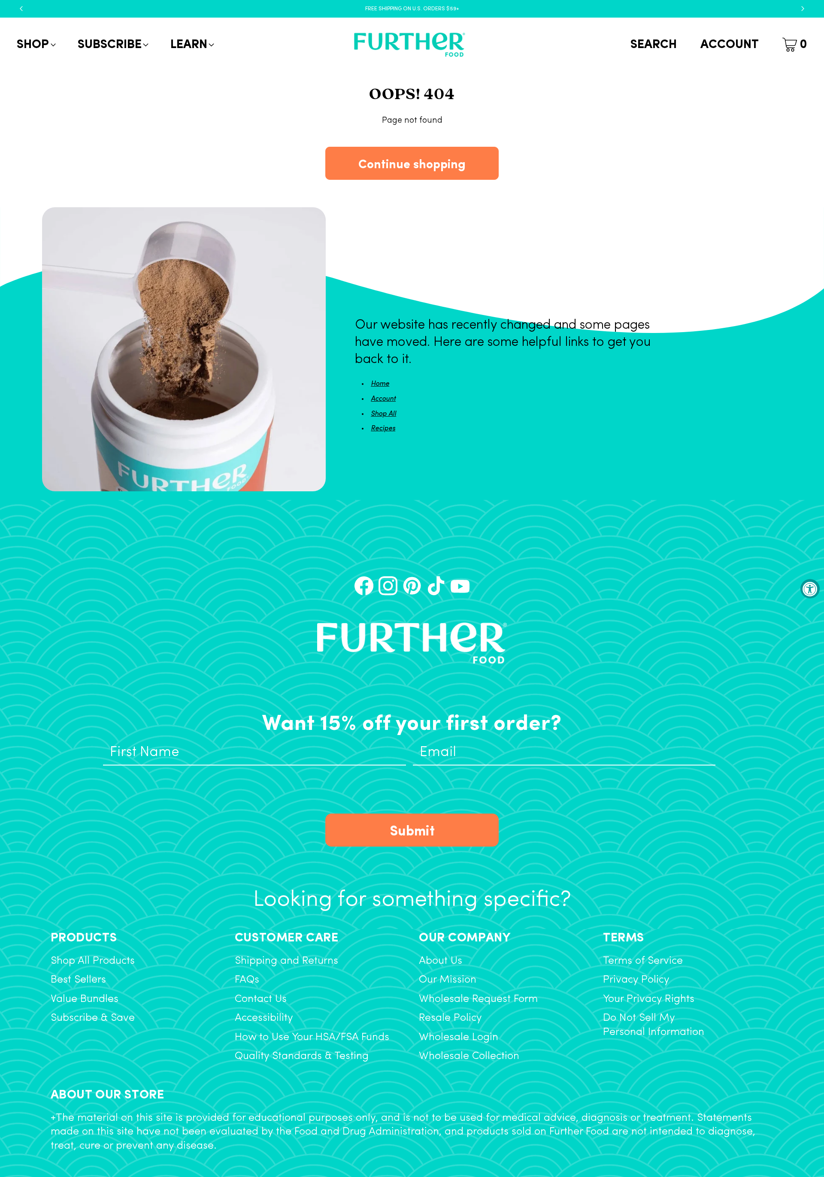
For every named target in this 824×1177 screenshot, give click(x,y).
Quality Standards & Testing (302, 1056)
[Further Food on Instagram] (388, 586)
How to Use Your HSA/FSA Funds (312, 1037)
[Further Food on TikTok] (436, 586)
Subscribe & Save (93, 1018)
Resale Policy (450, 1018)
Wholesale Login (458, 1037)
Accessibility (264, 1018)
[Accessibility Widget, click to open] (810, 588)
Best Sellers (78, 979)
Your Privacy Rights (648, 999)
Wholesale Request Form (478, 999)
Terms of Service (643, 961)
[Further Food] (409, 45)
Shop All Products (93, 961)
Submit (412, 829)
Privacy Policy (636, 979)
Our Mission (447, 979)
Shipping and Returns (286, 961)
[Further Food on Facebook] (364, 586)
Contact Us (261, 999)
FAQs (247, 979)
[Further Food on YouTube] (460, 586)
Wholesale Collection (469, 1056)
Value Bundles (84, 999)
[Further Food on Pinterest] (412, 586)
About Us (440, 961)
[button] (35, 45)
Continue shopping (412, 163)
